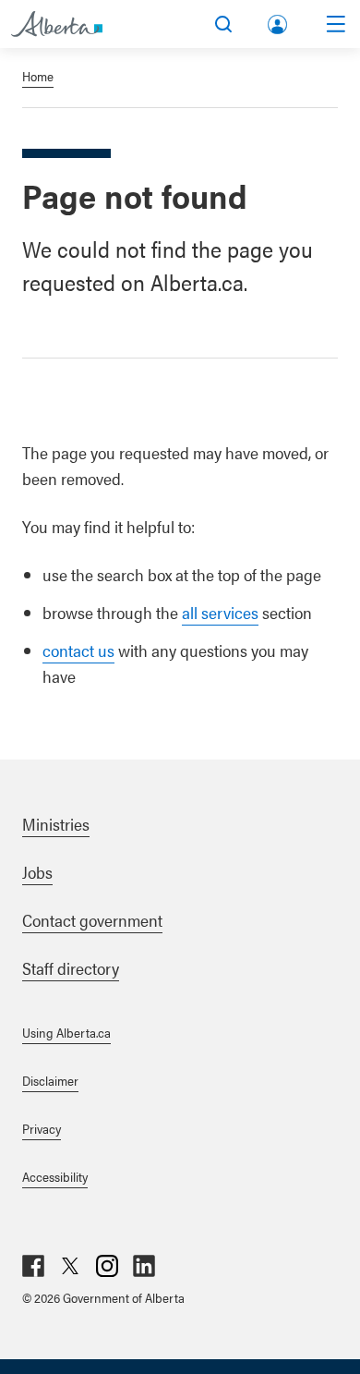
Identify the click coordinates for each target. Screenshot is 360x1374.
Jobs (37, 871)
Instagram (107, 1266)
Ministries (56, 823)
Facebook (33, 1266)
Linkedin (144, 1266)
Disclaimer (50, 1080)
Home (38, 76)
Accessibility (55, 1176)
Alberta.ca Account (278, 21)
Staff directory (70, 967)
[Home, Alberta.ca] (56, 24)
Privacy (41, 1128)
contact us (78, 650)
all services (220, 612)
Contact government (92, 919)
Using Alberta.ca (66, 1032)
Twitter (70, 1266)
